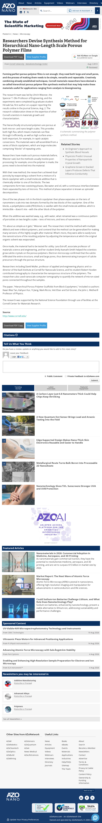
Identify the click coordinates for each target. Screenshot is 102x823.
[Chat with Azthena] (95, 818)
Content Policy (85, 774)
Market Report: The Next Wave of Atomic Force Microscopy (62, 577)
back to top (88, 790)
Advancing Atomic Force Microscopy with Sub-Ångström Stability (39, 649)
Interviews (49, 758)
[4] (18, 471)
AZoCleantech (12, 748)
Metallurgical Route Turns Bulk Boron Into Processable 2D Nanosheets (66, 464)
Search (82, 744)
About (81, 741)
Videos (48, 751)
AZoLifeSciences (31, 755)
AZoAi (26, 748)
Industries (66, 758)
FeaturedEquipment (84, 388)
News (15, 34)
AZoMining (11, 758)
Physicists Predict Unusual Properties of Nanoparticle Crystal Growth (78, 159)
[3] (18, 448)
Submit (94, 380)
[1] (18, 402)
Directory (49, 762)
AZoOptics (10, 751)
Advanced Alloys (21, 693)
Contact (82, 755)
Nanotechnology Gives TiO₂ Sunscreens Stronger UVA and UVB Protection (66, 487)
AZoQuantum (30, 744)
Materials (66, 751)
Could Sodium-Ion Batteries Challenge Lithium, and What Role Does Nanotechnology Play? (68, 600)
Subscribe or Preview (23, 683)
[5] (18, 494)
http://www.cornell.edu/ (14, 316)
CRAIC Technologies (16, 632)
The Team (66, 769)
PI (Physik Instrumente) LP (18, 643)
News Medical (30, 751)
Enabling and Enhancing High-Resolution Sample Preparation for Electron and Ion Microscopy (48, 662)
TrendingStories (18, 388)
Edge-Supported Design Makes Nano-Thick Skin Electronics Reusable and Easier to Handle (62, 441)
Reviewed (93, 67)
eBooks (65, 744)
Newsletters (84, 751)
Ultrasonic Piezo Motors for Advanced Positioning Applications (38, 639)
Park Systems (13, 654)
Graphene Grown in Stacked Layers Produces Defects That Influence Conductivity (80, 170)
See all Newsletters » (12, 719)
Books (64, 741)
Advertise (83, 758)
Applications (67, 755)
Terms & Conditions (83, 763)
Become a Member (87, 748)
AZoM (8, 741)
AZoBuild (10, 755)
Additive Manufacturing (25, 680)
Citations (9, 335)
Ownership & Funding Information (84, 780)
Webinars (49, 755)
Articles (48, 744)
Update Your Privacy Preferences (24, 819)
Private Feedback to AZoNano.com (83, 376)
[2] (18, 425)
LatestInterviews (51, 388)
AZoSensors (29, 741)
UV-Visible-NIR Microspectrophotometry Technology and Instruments (42, 628)
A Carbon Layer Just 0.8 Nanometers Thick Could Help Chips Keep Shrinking (66, 395)
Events (65, 748)
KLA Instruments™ (15, 667)
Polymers (18, 706)
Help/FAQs (66, 762)
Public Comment (54, 376)
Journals (48, 765)
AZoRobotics (11, 744)
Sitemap (65, 765)
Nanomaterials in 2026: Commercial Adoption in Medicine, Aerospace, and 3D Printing (63, 554)
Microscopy (25, 34)
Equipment (50, 748)
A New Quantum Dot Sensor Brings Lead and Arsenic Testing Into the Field (65, 418)
